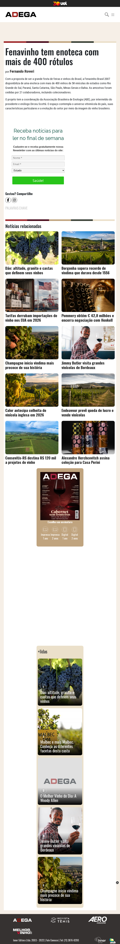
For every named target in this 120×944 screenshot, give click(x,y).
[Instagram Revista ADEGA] (15, 200)
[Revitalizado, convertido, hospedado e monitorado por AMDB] (113, 940)
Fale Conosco (52, 940)
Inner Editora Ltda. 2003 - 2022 (28, 940)
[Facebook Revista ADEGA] (8, 200)
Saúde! (38, 180)
